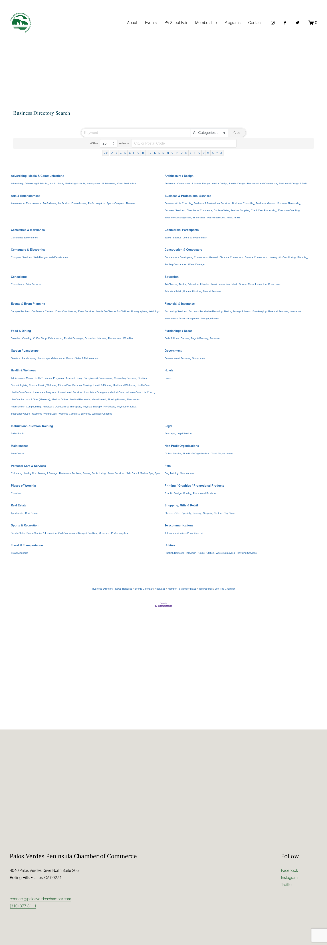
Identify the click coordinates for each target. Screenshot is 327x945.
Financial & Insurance (180, 303)
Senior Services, (116, 473)
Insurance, (295, 311)
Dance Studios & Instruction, (41, 533)
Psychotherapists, (127, 406)
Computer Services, (21, 257)
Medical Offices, (60, 399)
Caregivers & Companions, (98, 378)
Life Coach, (149, 392)
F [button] (134, 152)
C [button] (121, 152)
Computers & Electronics (28, 249)
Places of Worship (23, 485)
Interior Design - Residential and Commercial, (253, 183)
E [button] (130, 152)
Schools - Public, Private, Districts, (183, 291)
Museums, (104, 533)
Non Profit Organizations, (196, 453)
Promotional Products (204, 493)
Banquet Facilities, (20, 311)
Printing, (187, 493)
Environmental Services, (178, 358)
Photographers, (139, 311)
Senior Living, (99, 473)
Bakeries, (16, 338)
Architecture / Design (179, 175)
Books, (183, 284)
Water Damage (196, 264)
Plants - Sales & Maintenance (82, 358)
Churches (16, 493)
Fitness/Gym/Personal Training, (75, 385)
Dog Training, (172, 473)
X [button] (213, 152)
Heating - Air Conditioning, (282, 257)
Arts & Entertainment (25, 195)
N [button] (168, 152)
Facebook (289, 870)
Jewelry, (197, 513)
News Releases (123, 588)
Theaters (130, 203)
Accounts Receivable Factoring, (206, 311)
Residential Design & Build (293, 183)
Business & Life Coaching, (179, 203)
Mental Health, (99, 399)
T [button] (195, 152)
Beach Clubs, (18, 533)
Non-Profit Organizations (182, 445)
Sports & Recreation (24, 525)
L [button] (159, 152)
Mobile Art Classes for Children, (113, 311)
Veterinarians (187, 473)
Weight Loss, (50, 413)
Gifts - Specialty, (183, 513)
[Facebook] (285, 22)
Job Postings (206, 588)
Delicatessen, (55, 338)
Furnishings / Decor (178, 330)
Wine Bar (128, 338)
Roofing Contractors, (176, 264)
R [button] (186, 152)
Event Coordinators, (66, 311)
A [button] (112, 152)
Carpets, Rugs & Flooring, (195, 338)
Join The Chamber (225, 588)
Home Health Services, (70, 392)
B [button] (116, 152)
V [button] (203, 152)
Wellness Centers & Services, (75, 413)
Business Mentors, (266, 203)
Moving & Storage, (48, 473)
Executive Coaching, (289, 210)
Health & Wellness (23, 370)
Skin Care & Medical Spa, (140, 473)
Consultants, (17, 284)
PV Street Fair (176, 22)
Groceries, (90, 338)
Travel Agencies (19, 553)
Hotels (169, 370)
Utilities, (210, 553)
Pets (168, 465)
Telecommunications (179, 525)
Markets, (102, 338)
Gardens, (16, 358)
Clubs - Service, (173, 453)
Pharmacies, (133, 399)
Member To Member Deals (182, 588)
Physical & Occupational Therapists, (62, 406)
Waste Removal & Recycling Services (236, 553)
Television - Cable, (195, 553)
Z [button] (221, 152)
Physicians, (109, 406)
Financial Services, (278, 311)
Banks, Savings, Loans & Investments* (186, 237)
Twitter (287, 885)
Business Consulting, (243, 203)
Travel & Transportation (27, 545)
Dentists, (142, 378)
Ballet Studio (17, 433)
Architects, (170, 183)
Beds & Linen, (172, 338)
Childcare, (16, 473)
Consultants (19, 276)
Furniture (215, 338)
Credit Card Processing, (264, 210)
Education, (193, 284)
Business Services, (175, 210)
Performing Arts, (96, 203)
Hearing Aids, (30, 473)
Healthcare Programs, (45, 392)
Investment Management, (178, 217)
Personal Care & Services (28, 465)
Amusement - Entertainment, (26, 203)
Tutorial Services (212, 291)
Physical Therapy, (92, 406)
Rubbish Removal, (174, 553)
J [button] (150, 152)
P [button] (177, 152)
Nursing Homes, (117, 399)
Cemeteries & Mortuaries (28, 230)
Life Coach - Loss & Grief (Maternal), (31, 399)
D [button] (125, 152)
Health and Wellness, (124, 385)
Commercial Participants (182, 230)
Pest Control (17, 453)
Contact (255, 22)
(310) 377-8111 (23, 906)
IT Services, (199, 217)
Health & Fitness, (102, 385)
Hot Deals (160, 588)
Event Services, (86, 311)
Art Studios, (64, 203)
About (132, 22)
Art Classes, (171, 284)
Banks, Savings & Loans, (237, 311)
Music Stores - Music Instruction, (249, 284)
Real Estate (18, 505)
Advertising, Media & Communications (37, 175)
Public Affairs (233, 217)
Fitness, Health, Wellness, (43, 385)
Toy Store (229, 513)
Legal (168, 426)
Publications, (109, 183)
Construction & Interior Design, (193, 183)
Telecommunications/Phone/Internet (184, 533)
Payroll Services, (216, 217)
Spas (157, 473)
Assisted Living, (74, 378)
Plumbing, (302, 257)
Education (172, 276)
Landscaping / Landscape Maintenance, (43, 358)
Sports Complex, (116, 203)
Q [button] (182, 152)
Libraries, (205, 284)
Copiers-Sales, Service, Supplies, (232, 210)
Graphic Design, (173, 493)
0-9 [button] (105, 152)
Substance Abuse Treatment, (26, 413)
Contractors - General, (206, 257)
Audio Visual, (57, 183)
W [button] (208, 152)
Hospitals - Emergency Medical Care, (104, 392)
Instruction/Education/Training (32, 426)
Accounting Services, (176, 311)
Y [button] (217, 152)
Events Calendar (144, 588)
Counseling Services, (125, 378)
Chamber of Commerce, (200, 210)
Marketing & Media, (75, 183)
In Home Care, (133, 392)
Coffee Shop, (40, 338)
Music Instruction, (220, 284)
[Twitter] (297, 22)
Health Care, (143, 385)
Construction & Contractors (183, 249)
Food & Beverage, (74, 338)
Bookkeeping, (259, 311)
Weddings (154, 311)
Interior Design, (220, 183)
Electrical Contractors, (232, 257)
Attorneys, (170, 433)
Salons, (87, 473)
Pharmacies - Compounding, (26, 406)
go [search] (238, 132)
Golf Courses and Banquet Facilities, (78, 533)
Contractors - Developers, (179, 257)
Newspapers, (94, 183)
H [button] (143, 152)
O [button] (173, 152)
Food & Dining (21, 330)
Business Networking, (289, 203)
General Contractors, (256, 257)
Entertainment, (79, 203)
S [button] (190, 152)
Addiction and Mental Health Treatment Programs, (38, 378)
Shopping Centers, (213, 513)
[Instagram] (272, 22)
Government (173, 350)
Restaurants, (115, 338)
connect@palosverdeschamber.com (40, 899)
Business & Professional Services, (212, 203)
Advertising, (17, 183)
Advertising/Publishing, (37, 183)
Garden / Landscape (24, 350)
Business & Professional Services (188, 195)
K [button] (155, 152)
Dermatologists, (19, 385)
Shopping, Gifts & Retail (181, 505)
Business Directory (102, 588)
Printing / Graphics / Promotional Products (194, 485)
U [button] (199, 152)
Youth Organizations (222, 453)
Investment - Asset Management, (182, 318)
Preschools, (274, 284)
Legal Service (184, 433)
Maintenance (19, 445)
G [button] (138, 152)
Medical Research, (80, 399)
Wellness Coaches (102, 413)
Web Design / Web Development (51, 257)
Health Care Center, (21, 392)
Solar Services (33, 284)
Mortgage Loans (210, 318)
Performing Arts (119, 533)
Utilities (170, 545)
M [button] (163, 152)
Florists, (169, 513)
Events (151, 22)
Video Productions (127, 183)
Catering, (27, 338)
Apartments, (17, 513)
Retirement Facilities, (70, 473)
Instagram (289, 877)
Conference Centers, (43, 311)
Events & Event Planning (28, 303)
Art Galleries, (50, 203)
